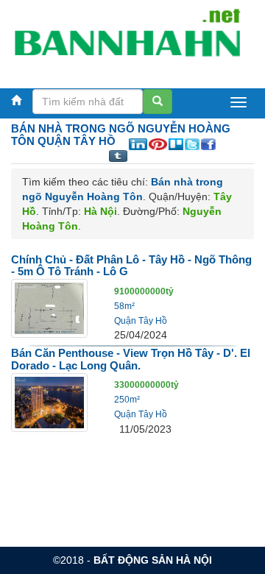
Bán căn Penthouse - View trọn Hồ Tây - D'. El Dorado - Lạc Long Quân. (130, 359)
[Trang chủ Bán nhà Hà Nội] (127, 40)
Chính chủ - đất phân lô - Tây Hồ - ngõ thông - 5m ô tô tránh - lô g (131, 265)
